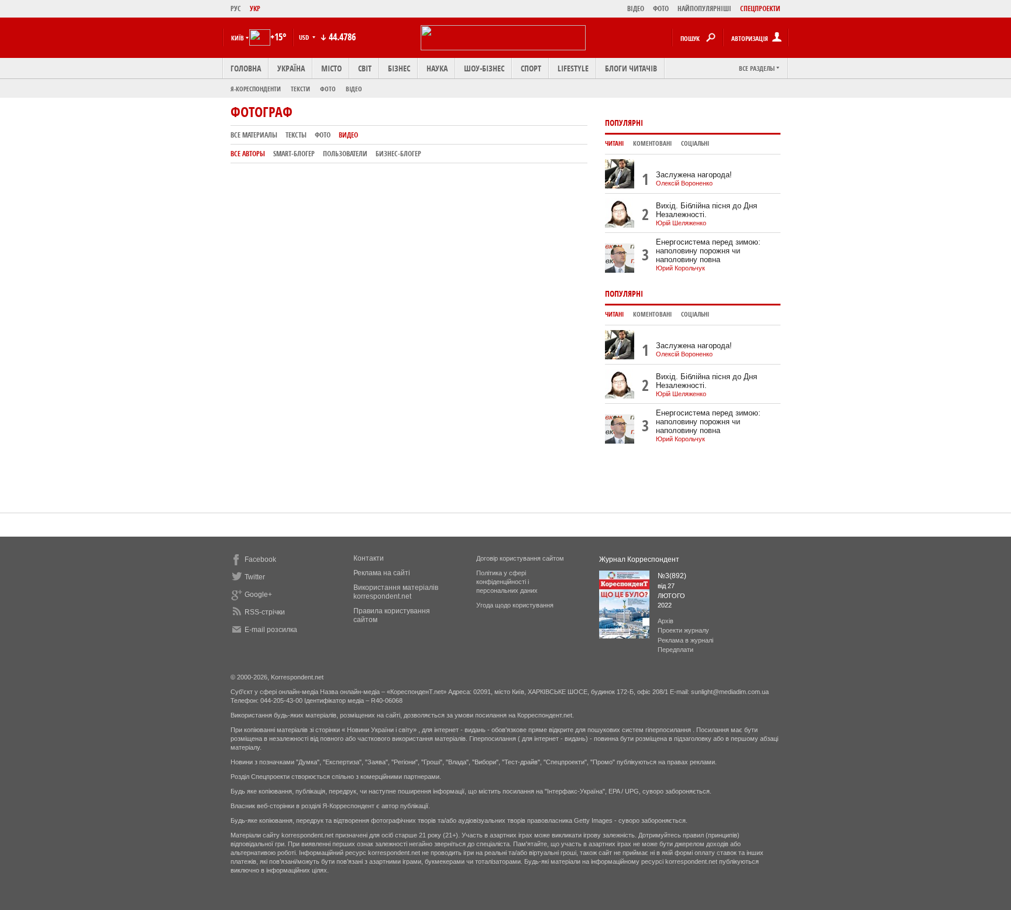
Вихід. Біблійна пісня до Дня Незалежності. (706, 210)
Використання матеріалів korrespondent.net (395, 591)
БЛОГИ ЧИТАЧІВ (631, 68)
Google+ (258, 594)
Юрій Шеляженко (681, 222)
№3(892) (672, 576)
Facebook (260, 559)
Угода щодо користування (514, 605)
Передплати (675, 649)
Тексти (300, 88)
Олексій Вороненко (684, 183)
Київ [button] (237, 37)
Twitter (255, 577)
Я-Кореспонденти (256, 88)
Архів (665, 620)
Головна (246, 68)
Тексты (296, 135)
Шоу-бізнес (484, 68)
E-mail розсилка (271, 630)
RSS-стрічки (265, 612)
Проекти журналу (683, 630)
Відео (354, 88)
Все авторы (248, 154)
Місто (331, 68)
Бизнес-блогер (398, 154)
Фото (328, 88)
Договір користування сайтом (520, 558)
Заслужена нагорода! (694, 174)
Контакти (368, 558)
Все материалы (254, 135)
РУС (236, 8)
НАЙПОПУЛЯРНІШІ (704, 8)
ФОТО (661, 8)
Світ (365, 68)
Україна (291, 68)
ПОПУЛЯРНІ (624, 122)
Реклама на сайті (381, 573)
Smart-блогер (294, 154)
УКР (255, 8)
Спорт (531, 68)
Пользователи (345, 154)
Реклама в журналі (685, 640)
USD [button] (305, 37)
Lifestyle (573, 68)
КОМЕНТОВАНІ (652, 143)
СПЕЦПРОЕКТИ (760, 8)
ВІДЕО (635, 8)
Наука (437, 68)
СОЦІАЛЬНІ (695, 143)
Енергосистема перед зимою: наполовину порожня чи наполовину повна (708, 251)
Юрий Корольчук (680, 268)
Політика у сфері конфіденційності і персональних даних (507, 581)
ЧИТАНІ (614, 143)
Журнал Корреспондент (639, 559)
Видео (348, 135)
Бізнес (399, 68)
